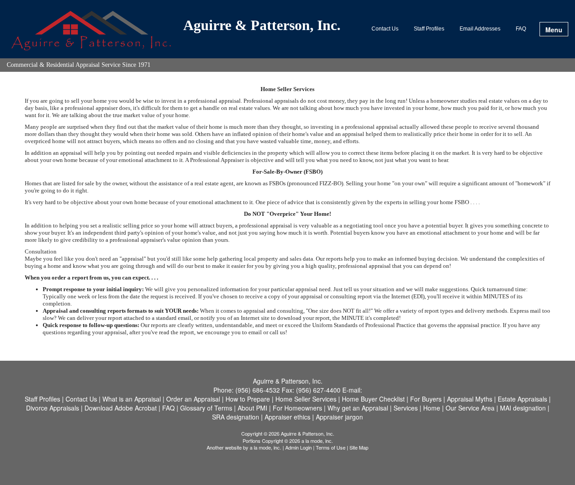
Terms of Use (330, 447)
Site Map (358, 447)
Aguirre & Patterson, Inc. (262, 25)
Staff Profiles (429, 29)
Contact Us (385, 29)
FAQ (521, 29)
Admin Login (298, 447)
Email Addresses (480, 29)
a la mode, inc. (265, 447)
